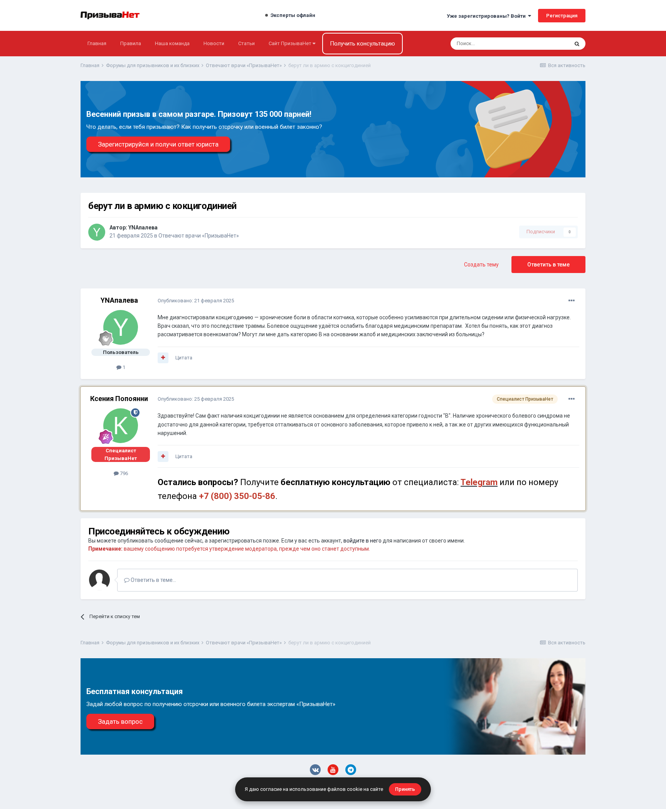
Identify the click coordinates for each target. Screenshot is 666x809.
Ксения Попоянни (119, 398)
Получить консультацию (362, 43)
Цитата (183, 358)
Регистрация (561, 16)
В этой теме (545, 43)
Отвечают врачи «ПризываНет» (198, 236)
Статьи (246, 43)
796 (123, 473)
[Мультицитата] (163, 357)
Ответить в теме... (153, 580)
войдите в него (362, 541)
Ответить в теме (548, 264)
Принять (405, 789)
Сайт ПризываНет (291, 43)
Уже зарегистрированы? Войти (487, 16)
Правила (130, 43)
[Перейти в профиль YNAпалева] (96, 232)
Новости (214, 43)
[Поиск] (576, 43)
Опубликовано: (196, 300)
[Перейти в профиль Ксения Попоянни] (120, 425)
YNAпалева (143, 227)
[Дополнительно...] (571, 300)
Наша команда (172, 43)
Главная (96, 43)
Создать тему (481, 264)
